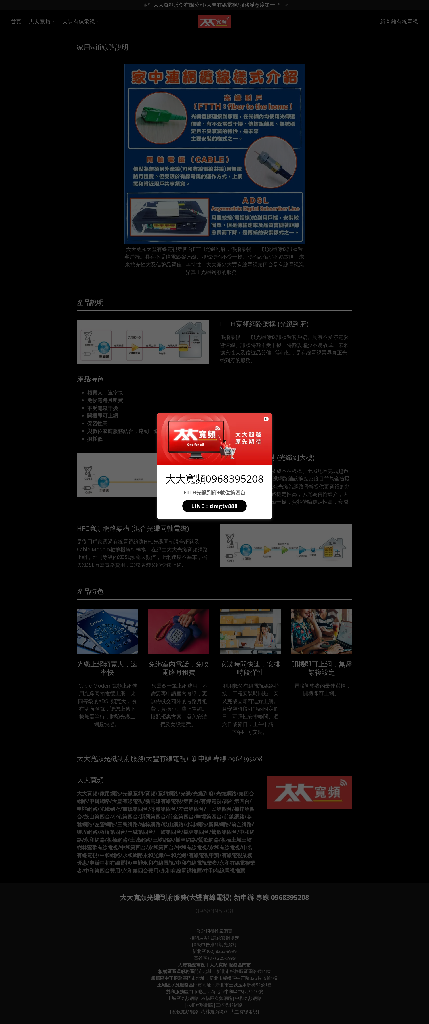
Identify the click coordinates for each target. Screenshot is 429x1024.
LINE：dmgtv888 (214, 506)
